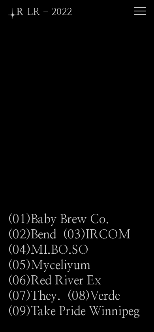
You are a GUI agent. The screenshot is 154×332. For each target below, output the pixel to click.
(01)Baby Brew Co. (62, 219)
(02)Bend (35, 235)
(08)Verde (96, 296)
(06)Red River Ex (57, 281)
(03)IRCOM (100, 235)
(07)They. (37, 296)
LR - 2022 (49, 12)
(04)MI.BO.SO (51, 250)
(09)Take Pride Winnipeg (77, 311)
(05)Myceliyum (52, 265)
